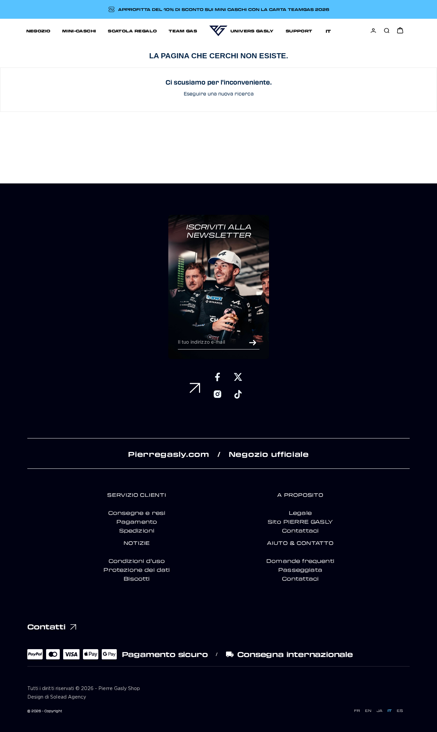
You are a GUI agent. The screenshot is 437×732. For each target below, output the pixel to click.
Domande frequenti (300, 561)
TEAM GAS (183, 30)
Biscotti (137, 579)
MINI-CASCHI (79, 30)
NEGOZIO (38, 30)
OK (252, 342)
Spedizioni (137, 530)
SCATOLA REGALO (132, 30)
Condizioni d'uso (137, 561)
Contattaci (300, 530)
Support (299, 30)
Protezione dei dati (136, 570)
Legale (300, 513)
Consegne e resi (137, 513)
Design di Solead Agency (56, 697)
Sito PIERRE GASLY (300, 522)
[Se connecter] (373, 30)
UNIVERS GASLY (252, 30)
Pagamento (136, 522)
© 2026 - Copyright (44, 710)
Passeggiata (300, 570)
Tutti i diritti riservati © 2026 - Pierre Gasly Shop (83, 688)
